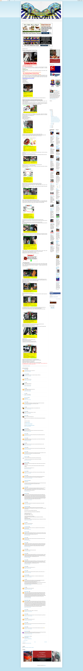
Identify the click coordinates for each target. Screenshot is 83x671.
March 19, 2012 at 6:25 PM (27, 449)
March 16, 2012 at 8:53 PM (27, 371)
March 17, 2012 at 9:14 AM (27, 404)
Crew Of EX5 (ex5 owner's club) (57, 268)
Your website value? (53, 308)
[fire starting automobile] (51, 297)
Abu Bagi (25, 411)
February (52, 123)
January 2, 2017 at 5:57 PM (27, 572)
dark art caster (58, 200)
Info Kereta (42, 19)
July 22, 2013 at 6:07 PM (27, 491)
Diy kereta (51, 19)
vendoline (25, 447)
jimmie (25, 522)
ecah (25, 587)
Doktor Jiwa (57, 213)
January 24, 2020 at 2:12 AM (27, 624)
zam (24, 579)
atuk (25, 382)
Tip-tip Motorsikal (27, 19)
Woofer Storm (26, 456)
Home (22, 19)
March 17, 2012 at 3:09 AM (27, 395)
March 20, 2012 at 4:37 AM (27, 454)
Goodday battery (26, 506)
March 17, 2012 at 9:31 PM (27, 426)
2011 (51, 125)
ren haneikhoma (26, 526)
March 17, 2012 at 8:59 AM (27, 399)
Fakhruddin (25, 428)
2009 (51, 127)
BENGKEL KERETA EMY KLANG (57, 242)
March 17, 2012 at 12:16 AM (27, 380)
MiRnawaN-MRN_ (26, 591)
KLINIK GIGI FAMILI (26, 480)
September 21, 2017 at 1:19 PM (28, 589)
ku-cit (25, 393)
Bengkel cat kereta (57, 19)
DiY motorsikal (47, 19)
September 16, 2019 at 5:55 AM (28, 611)
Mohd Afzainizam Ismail (53, 294)
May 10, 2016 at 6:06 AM (27, 540)
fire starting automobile (55, 296)
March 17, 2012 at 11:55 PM (27, 431)
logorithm (25, 415)
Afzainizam (56, 90)
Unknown (25, 369)
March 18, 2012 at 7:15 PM (27, 435)
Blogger (45, 665)
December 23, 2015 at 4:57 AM (28, 524)
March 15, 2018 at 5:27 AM (27, 607)
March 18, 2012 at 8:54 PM (27, 440)
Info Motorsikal (38, 19)
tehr (24, 388)
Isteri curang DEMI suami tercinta (30, 425)
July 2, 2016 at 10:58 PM (27, 557)
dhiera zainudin (26, 397)
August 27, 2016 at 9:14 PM (27, 568)
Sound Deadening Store (27, 636)
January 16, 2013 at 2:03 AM (27, 484)
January (52, 124)
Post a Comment (25, 640)
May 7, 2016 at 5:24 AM (27, 535)
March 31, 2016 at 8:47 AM (27, 529)
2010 (51, 126)
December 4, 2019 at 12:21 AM (28, 620)
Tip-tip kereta (32, 19)
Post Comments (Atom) (28, 643)
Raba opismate (28, 422)
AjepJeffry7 (25, 493)
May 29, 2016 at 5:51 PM (27, 546)
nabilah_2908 (26, 462)
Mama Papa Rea (26, 631)
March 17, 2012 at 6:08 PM (27, 413)
